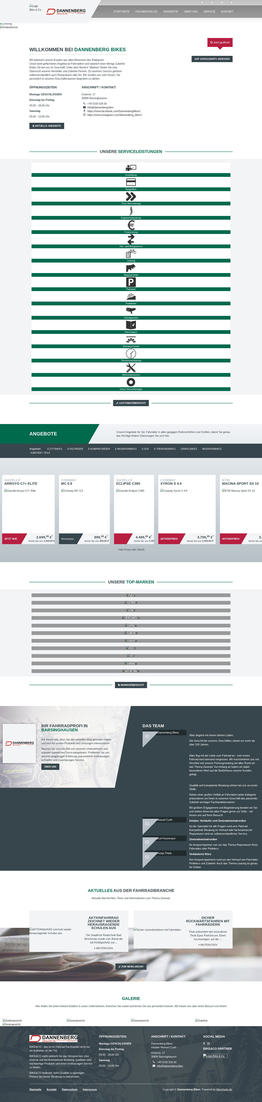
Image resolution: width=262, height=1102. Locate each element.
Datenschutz (70, 1089)
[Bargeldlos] (131, 182)
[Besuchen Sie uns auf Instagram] (212, 2)
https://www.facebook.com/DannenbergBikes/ (113, 111)
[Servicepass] (131, 325)
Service (209, 11)
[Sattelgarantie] (131, 310)
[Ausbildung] (131, 168)
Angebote (170, 11)
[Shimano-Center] (131, 339)
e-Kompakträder (99, 449)
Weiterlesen (104, 948)
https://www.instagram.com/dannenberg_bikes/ (114, 114)
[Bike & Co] (215, 1056)
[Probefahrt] (131, 296)
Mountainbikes (212, 449)
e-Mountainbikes (126, 449)
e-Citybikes (54, 449)
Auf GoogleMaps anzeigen (212, 59)
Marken (94, 67)
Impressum (90, 1089)
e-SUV (145, 449)
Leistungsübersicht (132, 403)
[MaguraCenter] (131, 268)
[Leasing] (131, 253)
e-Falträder (75, 449)
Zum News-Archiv (132, 966)
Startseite (121, 11)
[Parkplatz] (131, 282)
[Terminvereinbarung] (131, 353)
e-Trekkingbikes (165, 449)
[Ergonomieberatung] (131, 210)
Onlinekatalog (146, 11)
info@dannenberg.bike (100, 107)
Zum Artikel (29, 501)
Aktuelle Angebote (47, 126)
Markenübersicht (132, 685)
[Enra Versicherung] (131, 196)
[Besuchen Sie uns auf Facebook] (202, 2)
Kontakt (227, 11)
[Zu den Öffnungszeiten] (222, 2)
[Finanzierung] (131, 225)
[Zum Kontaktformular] (164, 735)
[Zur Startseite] (66, 12)
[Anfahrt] (232, 2)
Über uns (191, 11)
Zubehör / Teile (40, 453)
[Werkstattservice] (131, 367)
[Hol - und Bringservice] (131, 239)
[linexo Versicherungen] (131, 382)
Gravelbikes (189, 449)
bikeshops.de (224, 1089)
